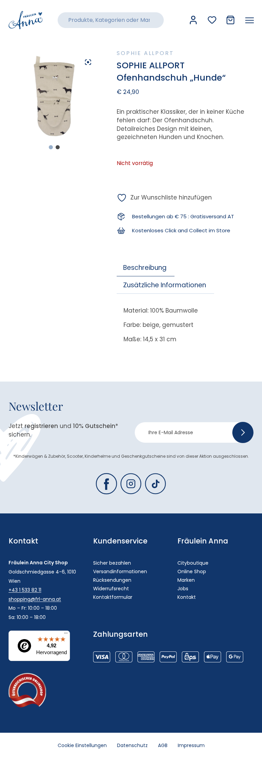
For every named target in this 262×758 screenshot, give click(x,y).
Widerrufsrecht (111, 588)
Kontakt (186, 597)
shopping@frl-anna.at (35, 599)
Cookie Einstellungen (82, 745)
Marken (186, 580)
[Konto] (193, 20)
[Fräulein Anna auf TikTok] (155, 483)
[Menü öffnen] (249, 20)
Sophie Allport (145, 53)
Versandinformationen (120, 571)
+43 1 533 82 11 (25, 590)
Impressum (191, 745)
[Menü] (66, 635)
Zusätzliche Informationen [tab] (164, 285)
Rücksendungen (112, 580)
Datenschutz (132, 745)
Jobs (182, 588)
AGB (163, 745)
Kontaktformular (112, 597)
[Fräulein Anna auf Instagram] (131, 483)
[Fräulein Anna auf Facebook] (106, 483)
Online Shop (191, 571)
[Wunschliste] (212, 20)
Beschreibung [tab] (144, 267)
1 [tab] (51, 147)
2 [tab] (58, 147)
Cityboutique (192, 563)
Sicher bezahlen (112, 563)
